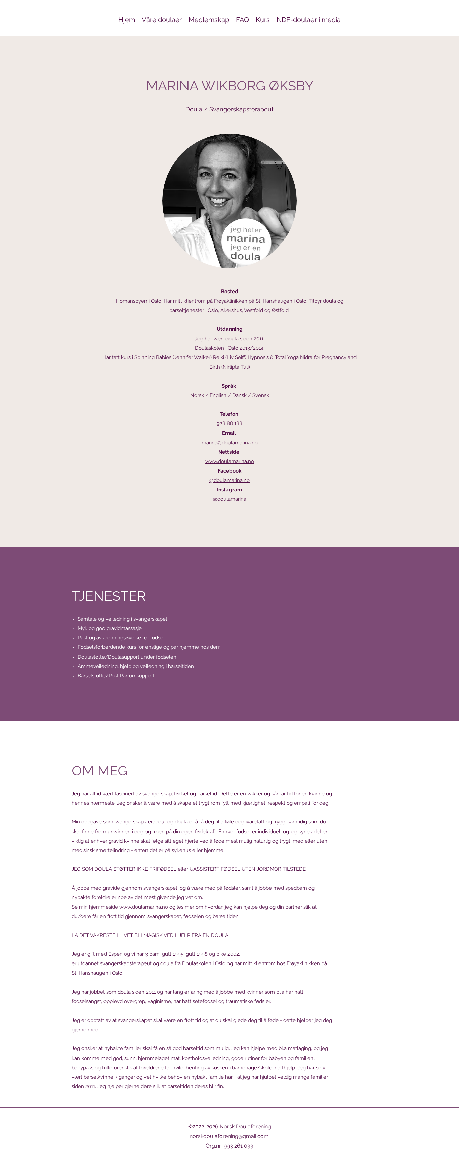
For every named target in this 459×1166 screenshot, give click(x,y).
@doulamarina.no (229, 480)
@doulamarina (229, 499)
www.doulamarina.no (229, 461)
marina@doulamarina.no (230, 443)
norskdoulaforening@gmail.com (229, 1136)
